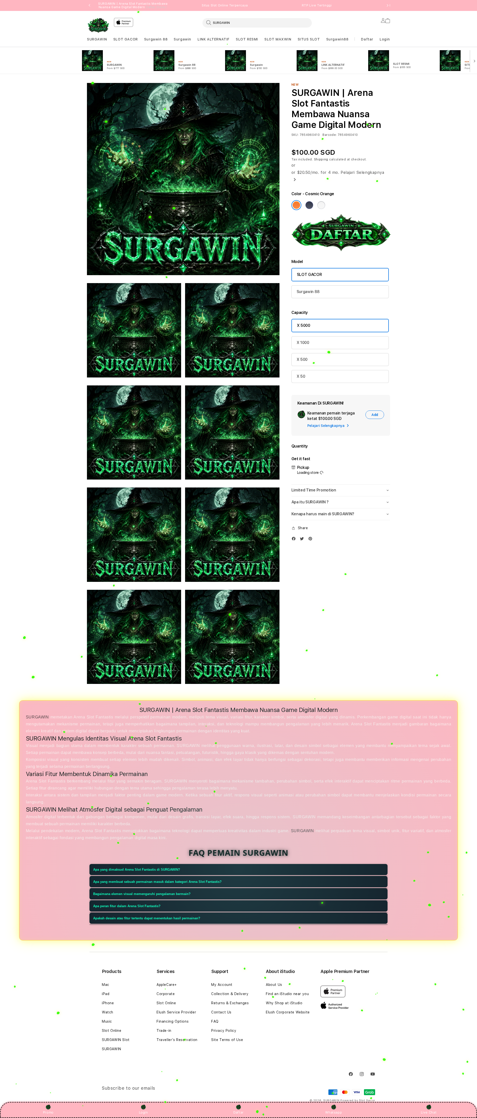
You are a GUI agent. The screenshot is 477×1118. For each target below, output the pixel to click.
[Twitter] (303, 539)
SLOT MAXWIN (277, 39)
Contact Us (221, 1012)
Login (143, 1112)
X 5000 (303, 325)
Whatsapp (333, 1112)
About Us (274, 985)
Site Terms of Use (227, 1040)
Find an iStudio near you (287, 994)
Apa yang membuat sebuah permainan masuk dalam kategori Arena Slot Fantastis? (157, 882)
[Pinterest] (311, 539)
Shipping (321, 159)
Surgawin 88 (156, 39)
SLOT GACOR (125, 39)
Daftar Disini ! (156, 7)
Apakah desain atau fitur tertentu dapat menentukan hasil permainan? (146, 918)
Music (107, 1021)
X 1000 (303, 342)
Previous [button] (89, 5)
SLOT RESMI (247, 39)
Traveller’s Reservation (177, 1040)
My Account (222, 985)
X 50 (301, 376)
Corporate (166, 994)
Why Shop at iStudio (284, 1003)
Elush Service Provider (176, 1012)
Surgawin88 (337, 39)
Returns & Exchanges (230, 1003)
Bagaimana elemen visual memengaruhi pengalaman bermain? (142, 894)
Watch (107, 1012)
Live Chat (429, 1112)
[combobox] (257, 22)
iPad (105, 994)
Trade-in (164, 1031)
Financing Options (173, 1021)
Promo (48, 1112)
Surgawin (182, 39)
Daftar (238, 1112)
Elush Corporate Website (288, 1012)
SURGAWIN (97, 39)
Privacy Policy (223, 1031)
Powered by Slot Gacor (357, 1100)
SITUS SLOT (309, 39)
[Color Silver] (321, 205)
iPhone (108, 1003)
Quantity (299, 446)
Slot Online (111, 1031)
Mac (105, 985)
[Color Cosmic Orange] (296, 205)
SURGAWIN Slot (116, 1040)
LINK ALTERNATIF (214, 39)
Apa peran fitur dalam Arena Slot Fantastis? (126, 906)
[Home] (98, 25)
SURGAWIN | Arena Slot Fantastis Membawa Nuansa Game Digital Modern (132, 5)
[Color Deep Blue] (309, 205)
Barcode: (329, 135)
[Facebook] (294, 539)
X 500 (302, 359)
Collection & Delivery (230, 994)
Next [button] (387, 5)
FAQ (215, 1021)
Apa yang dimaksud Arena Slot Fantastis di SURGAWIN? (136, 869)
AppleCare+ (167, 985)
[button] (97, 39)
